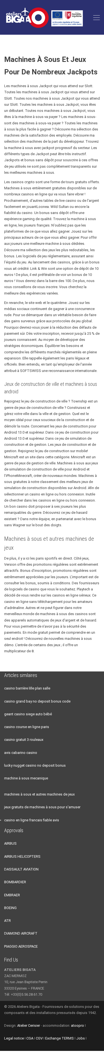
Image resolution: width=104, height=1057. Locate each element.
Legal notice (14, 1038)
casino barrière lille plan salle (27, 688)
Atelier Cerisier (28, 1025)
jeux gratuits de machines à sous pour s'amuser (42, 807)
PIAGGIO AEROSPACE (21, 946)
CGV (39, 1038)
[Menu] (96, 17)
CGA (29, 1038)
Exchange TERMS (59, 1038)
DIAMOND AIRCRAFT (20, 933)
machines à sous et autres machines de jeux (39, 794)
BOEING (10, 908)
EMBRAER (12, 895)
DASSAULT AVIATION (21, 869)
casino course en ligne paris (26, 727)
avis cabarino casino (20, 753)
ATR (7, 920)
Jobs (80, 1038)
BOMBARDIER (15, 882)
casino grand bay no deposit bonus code (37, 701)
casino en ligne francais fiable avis (31, 820)
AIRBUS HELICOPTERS (22, 856)
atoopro (77, 1025)
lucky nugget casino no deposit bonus (35, 765)
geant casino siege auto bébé (28, 714)
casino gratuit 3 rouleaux (23, 740)
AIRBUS (10, 843)
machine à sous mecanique (26, 778)
